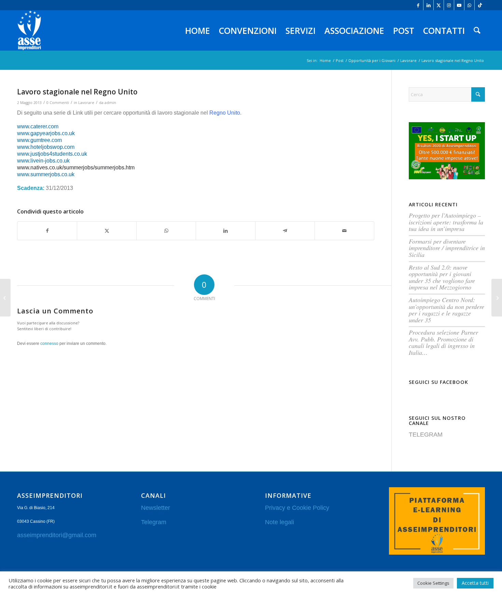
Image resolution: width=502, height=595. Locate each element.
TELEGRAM (426, 434)
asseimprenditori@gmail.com (56, 535)
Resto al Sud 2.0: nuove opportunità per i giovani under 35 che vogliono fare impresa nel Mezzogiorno (442, 277)
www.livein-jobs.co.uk (43, 161)
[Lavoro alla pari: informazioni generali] (496, 297)
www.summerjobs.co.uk (45, 174)
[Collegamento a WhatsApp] (469, 5)
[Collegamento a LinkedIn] (428, 5)
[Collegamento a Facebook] (418, 5)
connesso (49, 343)
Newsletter (155, 507)
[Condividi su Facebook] (47, 231)
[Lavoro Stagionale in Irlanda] (5, 297)
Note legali (279, 522)
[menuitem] (197, 30)
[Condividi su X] (106, 231)
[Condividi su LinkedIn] (225, 231)
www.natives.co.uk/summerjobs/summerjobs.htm (76, 167)
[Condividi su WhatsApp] (166, 231)
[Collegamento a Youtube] (459, 5)
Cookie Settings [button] (433, 583)
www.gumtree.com (39, 140)
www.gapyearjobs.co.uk (46, 133)
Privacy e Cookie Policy (297, 507)
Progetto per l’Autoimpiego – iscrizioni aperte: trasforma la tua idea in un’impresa (446, 222)
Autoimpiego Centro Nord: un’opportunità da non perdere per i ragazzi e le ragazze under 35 (446, 310)
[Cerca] (477, 30)
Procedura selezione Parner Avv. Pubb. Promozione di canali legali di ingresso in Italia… (443, 342)
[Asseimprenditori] (29, 30)
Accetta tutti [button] (475, 583)
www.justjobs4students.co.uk (52, 154)
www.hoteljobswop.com (45, 147)
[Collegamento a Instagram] (449, 5)
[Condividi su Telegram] (285, 231)
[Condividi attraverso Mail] (344, 231)
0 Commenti (57, 102)
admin (110, 102)
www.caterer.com (37, 126)
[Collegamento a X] (439, 5)
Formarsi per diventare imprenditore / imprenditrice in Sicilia (447, 248)
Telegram (153, 522)
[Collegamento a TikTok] (480, 5)
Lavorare (86, 102)
